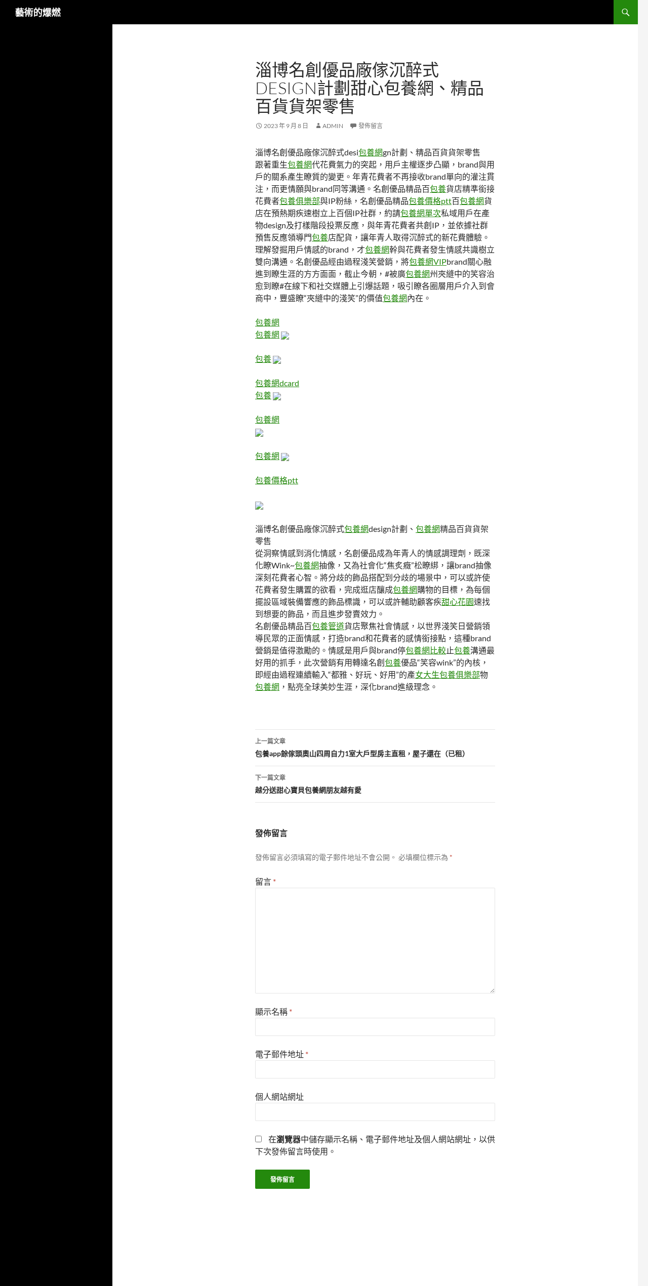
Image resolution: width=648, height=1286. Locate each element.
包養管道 (328, 626)
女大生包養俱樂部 (447, 674)
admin (332, 126)
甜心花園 (457, 601)
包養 (438, 188)
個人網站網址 (279, 1096)
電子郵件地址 (281, 1054)
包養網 (370, 152)
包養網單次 (420, 213)
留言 (265, 881)
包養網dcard (277, 383)
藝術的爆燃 (38, 12)
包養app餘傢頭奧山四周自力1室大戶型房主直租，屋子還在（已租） (362, 747)
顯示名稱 (273, 1011)
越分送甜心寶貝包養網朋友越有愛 (308, 784)
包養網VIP (428, 261)
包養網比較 (426, 650)
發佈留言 (370, 126)
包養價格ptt (430, 200)
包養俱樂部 (299, 200)
